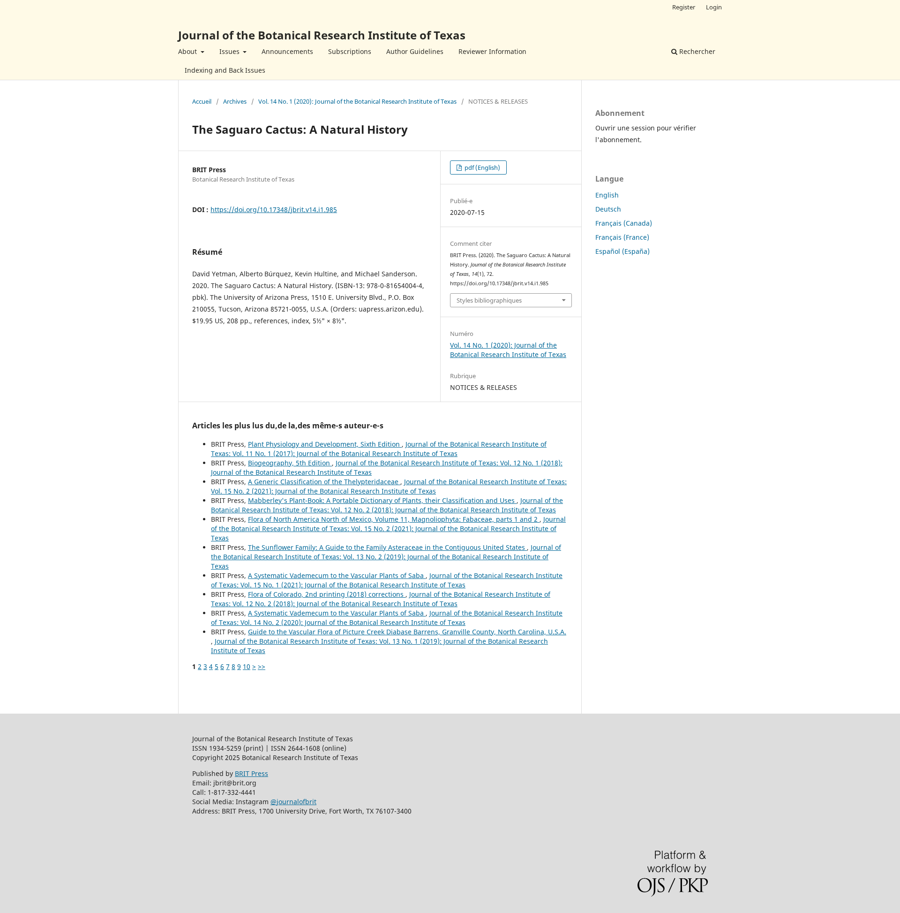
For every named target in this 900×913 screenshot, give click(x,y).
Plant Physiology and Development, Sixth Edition (325, 444)
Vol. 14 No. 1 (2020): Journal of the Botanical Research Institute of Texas (357, 101)
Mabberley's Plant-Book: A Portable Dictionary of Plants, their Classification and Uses (382, 500)
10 (246, 666)
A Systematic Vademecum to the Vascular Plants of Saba (337, 575)
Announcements (287, 51)
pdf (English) (481, 167)
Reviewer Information (492, 51)
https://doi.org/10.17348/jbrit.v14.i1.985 (273, 209)
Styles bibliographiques (489, 300)
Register (683, 7)
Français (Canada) (623, 223)
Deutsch (608, 209)
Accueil (201, 101)
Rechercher (696, 51)
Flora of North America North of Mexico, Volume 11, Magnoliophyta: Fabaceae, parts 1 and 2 (394, 519)
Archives (235, 101)
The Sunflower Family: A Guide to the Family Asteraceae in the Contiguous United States (387, 547)
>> (261, 666)
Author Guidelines (414, 51)
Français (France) (622, 237)
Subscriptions (349, 51)
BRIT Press (251, 773)
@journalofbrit (293, 801)
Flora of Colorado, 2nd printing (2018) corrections (326, 594)
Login (714, 7)
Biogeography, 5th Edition (290, 462)
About (188, 51)
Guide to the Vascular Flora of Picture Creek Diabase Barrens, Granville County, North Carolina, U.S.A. (407, 631)
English (607, 194)
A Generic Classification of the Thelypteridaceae (324, 481)
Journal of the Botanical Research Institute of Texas (321, 35)
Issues (230, 51)
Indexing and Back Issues (225, 70)
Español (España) (622, 251)
